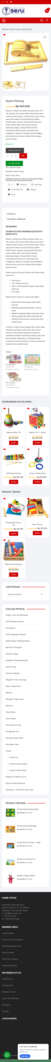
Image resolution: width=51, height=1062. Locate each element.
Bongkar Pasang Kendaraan (17, 660)
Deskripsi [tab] (11, 214)
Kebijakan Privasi (9, 992)
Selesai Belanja (8, 952)
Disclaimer (6, 1005)
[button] (44, 37)
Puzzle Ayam (11, 365)
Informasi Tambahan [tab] (16, 219)
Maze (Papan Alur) (13, 686)
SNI (33, 327)
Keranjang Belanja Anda (11, 946)
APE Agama (10, 628)
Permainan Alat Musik (14, 738)
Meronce (9, 705)
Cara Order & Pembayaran (12, 939)
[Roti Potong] (14, 377)
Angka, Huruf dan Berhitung (17, 615)
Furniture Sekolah (13, 673)
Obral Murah (11, 712)
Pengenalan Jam (12, 731)
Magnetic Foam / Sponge (16, 680)
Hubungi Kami (7, 985)
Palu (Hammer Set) (13, 725)
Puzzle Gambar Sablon (18, 764)
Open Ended (11, 718)
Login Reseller (8, 933)
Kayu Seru (15, 175)
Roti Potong (10, 383)
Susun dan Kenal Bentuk (15, 783)
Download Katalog (9, 965)
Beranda (5, 29)
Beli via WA (15, 163)
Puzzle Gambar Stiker (18, 770)
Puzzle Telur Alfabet (32, 365)
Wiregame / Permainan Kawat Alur (19, 790)
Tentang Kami (7, 979)
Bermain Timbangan (14, 647)
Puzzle (8, 751)
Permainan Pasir (12, 744)
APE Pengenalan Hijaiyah (16, 634)
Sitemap (5, 1011)
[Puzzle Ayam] (14, 359)
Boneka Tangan (12, 654)
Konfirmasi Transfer (10, 959)
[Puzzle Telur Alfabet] (32, 359)
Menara (9, 693)
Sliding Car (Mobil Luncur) (16, 777)
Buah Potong (15, 29)
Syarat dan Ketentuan (10, 998)
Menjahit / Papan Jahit (14, 699)
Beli (23, 156)
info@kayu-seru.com (13, 913)
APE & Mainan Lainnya (15, 621)
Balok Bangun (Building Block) (18, 641)
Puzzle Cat (13, 757)
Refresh (25, 1056)
